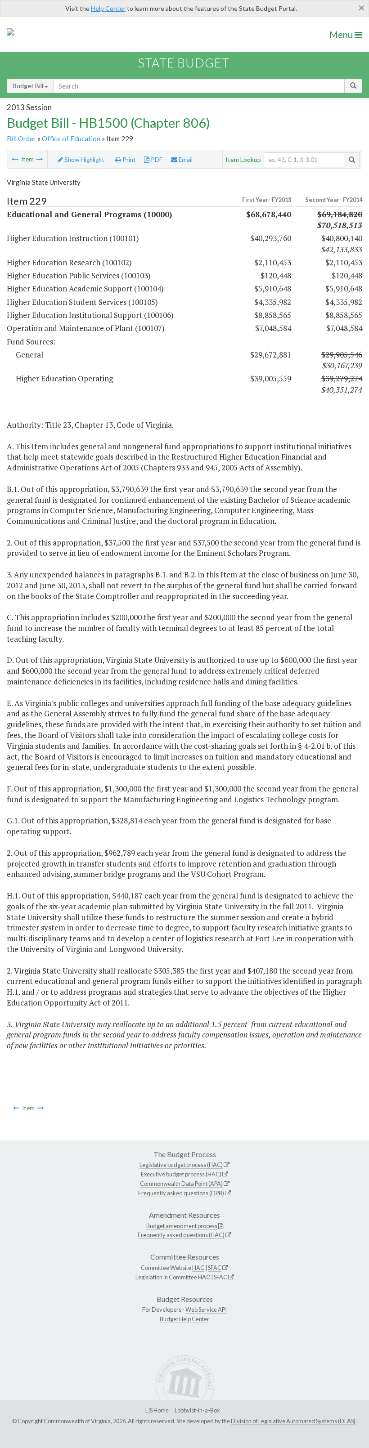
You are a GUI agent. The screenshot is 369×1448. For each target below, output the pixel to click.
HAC (198, 1267)
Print (128, 159)
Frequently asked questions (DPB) (181, 1193)
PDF (155, 159)
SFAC (214, 1267)
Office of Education (71, 138)
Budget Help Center (184, 1319)
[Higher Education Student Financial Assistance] (39, 159)
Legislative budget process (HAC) (181, 1164)
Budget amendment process (181, 1225)
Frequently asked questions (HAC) (181, 1234)
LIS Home (157, 1410)
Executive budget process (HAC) (181, 1174)
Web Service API (206, 1309)
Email (185, 159)
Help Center (108, 8)
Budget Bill (29, 85)
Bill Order (21, 138)
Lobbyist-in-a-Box (197, 1410)
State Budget (184, 62)
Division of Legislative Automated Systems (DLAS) (293, 1421)
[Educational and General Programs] (15, 159)
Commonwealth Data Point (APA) (181, 1183)
